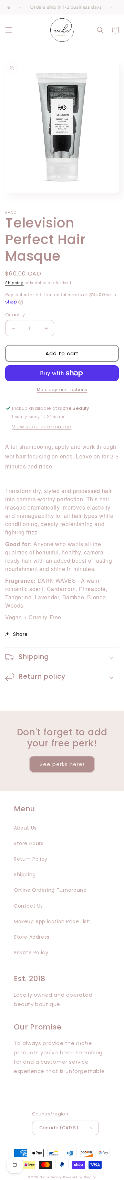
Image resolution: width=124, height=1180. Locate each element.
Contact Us (28, 905)
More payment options (62, 390)
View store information (41, 426)
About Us (25, 827)
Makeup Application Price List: (52, 921)
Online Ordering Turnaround (50, 890)
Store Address (32, 937)
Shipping (14, 283)
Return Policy (31, 858)
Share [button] (20, 634)
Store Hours (29, 843)
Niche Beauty (51, 1177)
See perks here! (62, 764)
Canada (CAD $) (59, 1127)
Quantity (15, 314)
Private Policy (31, 952)
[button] (8, 30)
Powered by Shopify (79, 1177)
